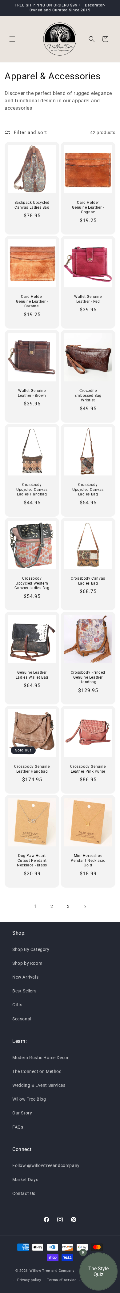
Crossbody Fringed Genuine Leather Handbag (88, 677)
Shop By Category (31, 949)
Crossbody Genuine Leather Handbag (32, 769)
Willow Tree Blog (29, 1099)
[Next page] (85, 906)
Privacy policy (29, 1280)
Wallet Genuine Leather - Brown (32, 393)
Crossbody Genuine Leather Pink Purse (88, 769)
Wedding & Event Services (38, 1085)
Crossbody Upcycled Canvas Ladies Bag (88, 489)
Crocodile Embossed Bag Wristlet (88, 395)
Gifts (17, 1004)
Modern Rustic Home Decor (40, 1057)
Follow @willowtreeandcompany (46, 1165)
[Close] (83, 1252)
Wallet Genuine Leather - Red (88, 299)
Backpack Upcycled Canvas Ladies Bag (32, 205)
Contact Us (23, 1193)
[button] (12, 39)
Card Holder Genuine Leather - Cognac (88, 207)
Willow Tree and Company (52, 1271)
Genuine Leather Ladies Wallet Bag (32, 675)
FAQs (17, 1127)
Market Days (25, 1179)
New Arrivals (25, 977)
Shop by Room (27, 963)
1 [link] (35, 906)
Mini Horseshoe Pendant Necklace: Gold (88, 860)
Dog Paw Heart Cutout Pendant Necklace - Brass (32, 860)
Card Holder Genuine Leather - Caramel (32, 301)
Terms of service (61, 1280)
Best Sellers (24, 990)
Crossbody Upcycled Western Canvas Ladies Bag (31, 583)
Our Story (22, 1112)
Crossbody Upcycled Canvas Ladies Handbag (32, 489)
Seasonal (21, 1018)
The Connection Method (37, 1071)
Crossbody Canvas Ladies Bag (88, 580)
